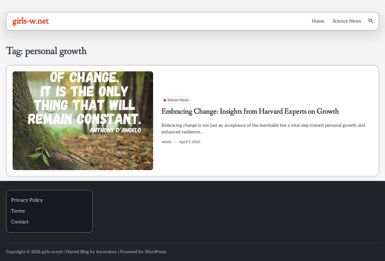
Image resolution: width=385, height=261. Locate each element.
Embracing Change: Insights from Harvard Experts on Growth (250, 112)
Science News (347, 21)
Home (318, 21)
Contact (20, 222)
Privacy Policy (27, 200)
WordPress (155, 251)
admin (166, 142)
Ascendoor (106, 251)
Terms (18, 211)
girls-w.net (30, 21)
